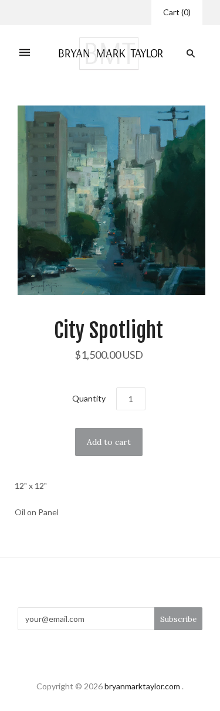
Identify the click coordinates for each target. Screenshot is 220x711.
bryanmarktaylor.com (142, 686)
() (177, 12)
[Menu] (25, 53)
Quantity (89, 398)
